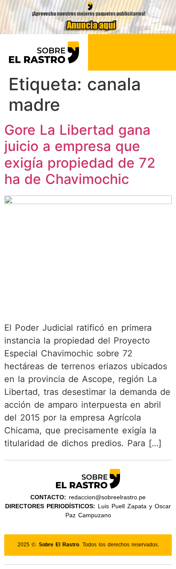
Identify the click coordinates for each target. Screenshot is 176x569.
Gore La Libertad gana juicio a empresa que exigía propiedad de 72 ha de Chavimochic (79, 154)
